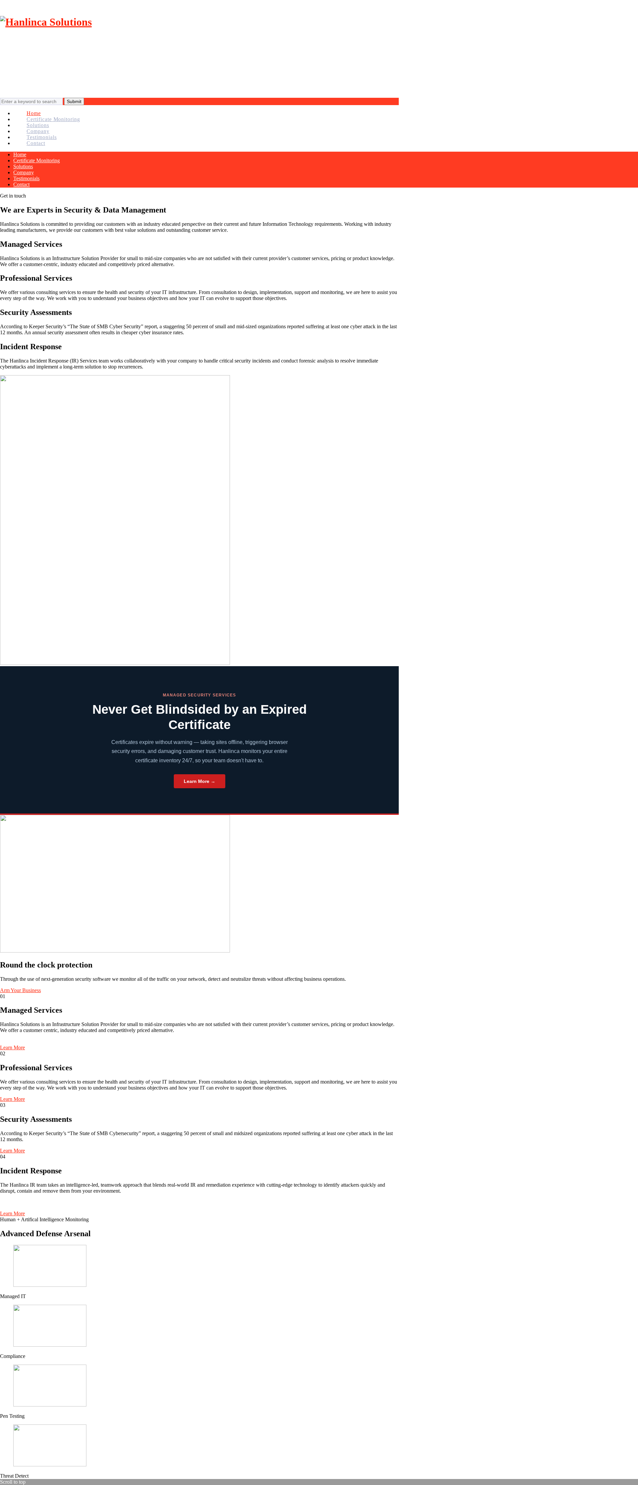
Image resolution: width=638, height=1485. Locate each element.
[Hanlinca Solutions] (46, 22)
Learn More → (199, 781)
